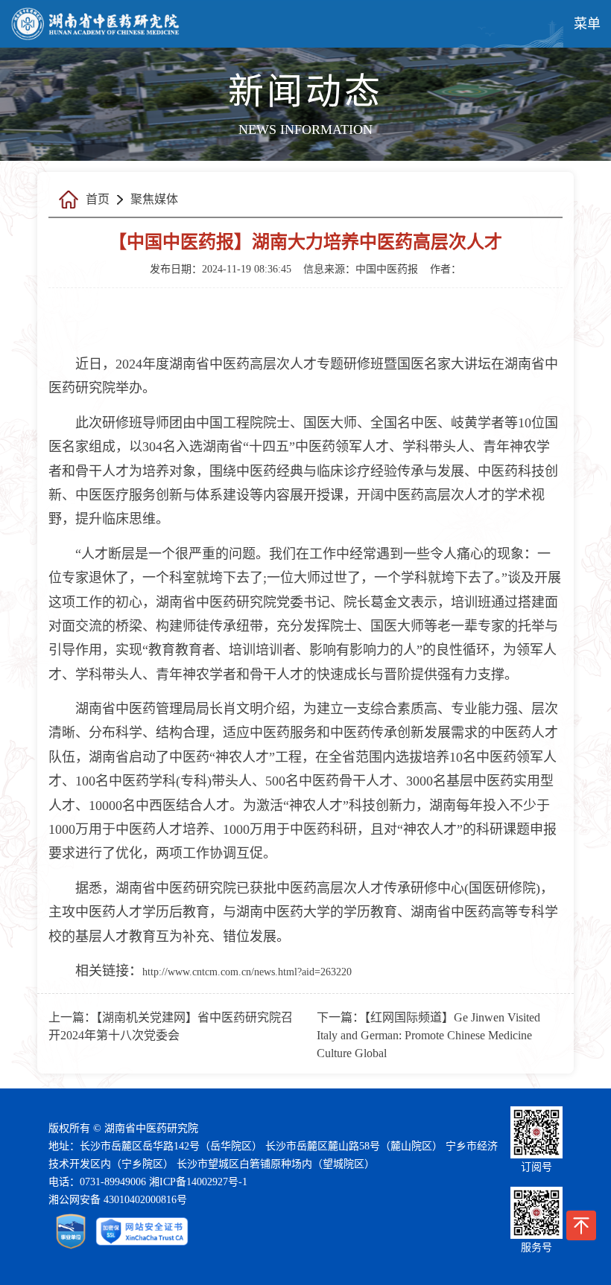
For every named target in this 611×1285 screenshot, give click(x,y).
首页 (98, 199)
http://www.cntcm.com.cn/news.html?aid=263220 (247, 972)
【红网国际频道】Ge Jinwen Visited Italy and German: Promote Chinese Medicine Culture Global (428, 1035)
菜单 (587, 23)
